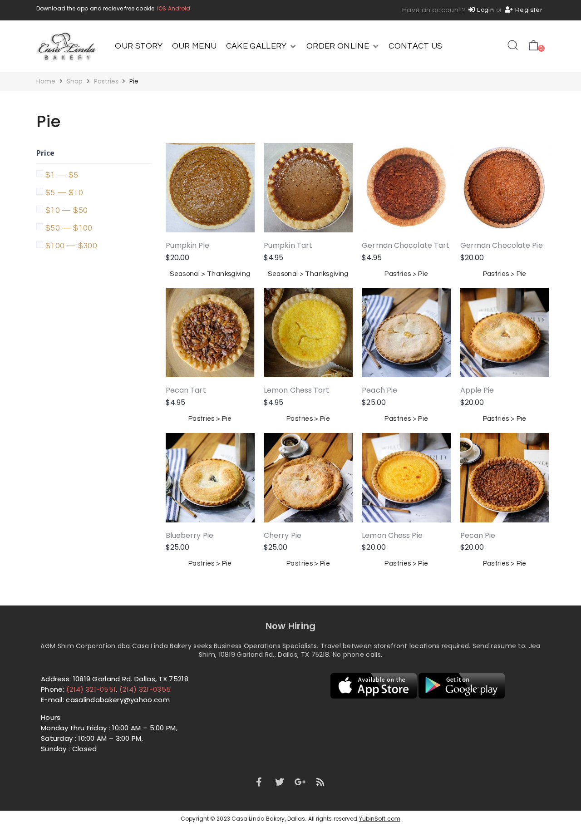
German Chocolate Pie (501, 245)
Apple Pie (477, 390)
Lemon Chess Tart (297, 390)
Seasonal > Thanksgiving (210, 274)
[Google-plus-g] (300, 782)
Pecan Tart (186, 390)
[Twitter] (280, 782)
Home (45, 81)
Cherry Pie (282, 535)
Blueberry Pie (189, 535)
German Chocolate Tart (405, 245)
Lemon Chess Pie (392, 535)
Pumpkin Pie (187, 245)
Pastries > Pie (406, 274)
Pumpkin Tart (288, 245)
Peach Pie (379, 390)
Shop (75, 81)
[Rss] (321, 782)
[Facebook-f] (259, 782)
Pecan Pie (478, 535)
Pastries (106, 81)
